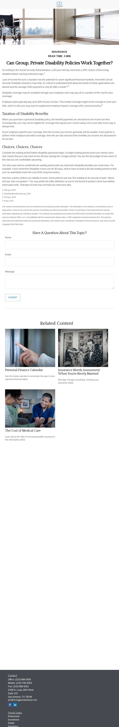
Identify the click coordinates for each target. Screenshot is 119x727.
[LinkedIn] (15, 705)
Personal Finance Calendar (24, 370)
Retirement (13, 716)
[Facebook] (10, 705)
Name (8, 237)
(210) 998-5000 (23, 679)
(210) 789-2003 (24, 683)
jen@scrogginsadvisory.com (22, 700)
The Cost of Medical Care (23, 430)
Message (10, 271)
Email (8, 254)
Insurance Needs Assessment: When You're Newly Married (79, 372)
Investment (13, 719)
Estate (11, 723)
